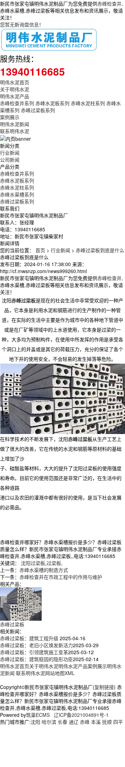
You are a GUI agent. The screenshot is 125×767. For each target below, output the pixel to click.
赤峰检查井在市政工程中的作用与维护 (60, 576)
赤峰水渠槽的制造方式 (43, 569)
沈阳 (35, 721)
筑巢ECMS (38, 714)
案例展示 (9, 117)
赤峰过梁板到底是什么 (100, 250)
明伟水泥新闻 (14, 124)
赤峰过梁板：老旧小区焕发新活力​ (36, 645)
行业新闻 (9, 152)
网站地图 (55, 672)
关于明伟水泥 (14, 89)
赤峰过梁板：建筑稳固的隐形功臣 (36, 659)
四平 (118, 721)
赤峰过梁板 (12, 624)
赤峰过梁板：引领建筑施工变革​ (34, 652)
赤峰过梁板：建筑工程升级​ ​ (30, 638)
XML (70, 672)
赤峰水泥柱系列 (88, 103)
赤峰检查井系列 (17, 103)
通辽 (73, 721)
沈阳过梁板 (33, 562)
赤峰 (85, 721)
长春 (62, 721)
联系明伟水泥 (14, 130)
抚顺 (107, 721)
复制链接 (104, 686)
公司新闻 (9, 159)
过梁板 (54, 562)
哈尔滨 (49, 721)
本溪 (96, 721)
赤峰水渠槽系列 (17, 194)
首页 (40, 250)
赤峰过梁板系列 (38, 110)
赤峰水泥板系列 (52, 103)
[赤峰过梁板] (21, 602)
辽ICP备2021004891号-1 (81, 714)
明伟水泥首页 (14, 82)
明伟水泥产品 (14, 96)
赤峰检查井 (109, 3)
